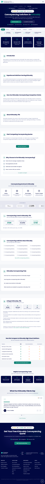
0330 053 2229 (22, 455)
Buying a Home (4, 464)
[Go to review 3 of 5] (22, 416)
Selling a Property (4, 465)
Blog (13, 473)
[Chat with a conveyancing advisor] (42, 481)
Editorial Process (26, 471)
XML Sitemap (37, 469)
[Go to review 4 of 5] (23, 416)
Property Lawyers (26, 475)
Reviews (30, 29)
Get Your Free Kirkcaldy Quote (22, 362)
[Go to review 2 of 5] (21, 416)
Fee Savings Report (15, 467)
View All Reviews (22, 419)
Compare (25, 29)
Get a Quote (14, 464)
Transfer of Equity (4, 469)
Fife (25, 6)
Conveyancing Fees (16, 465)
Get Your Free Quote (22, 146)
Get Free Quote (15, 21)
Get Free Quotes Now (22, 444)
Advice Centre (26, 467)
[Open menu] (43, 2)
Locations (21, 6)
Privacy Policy (37, 464)
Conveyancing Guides (27, 464)
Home (16, 6)
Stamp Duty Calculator (16, 469)
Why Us (7, 29)
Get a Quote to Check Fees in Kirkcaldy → (21, 327)
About (3, 29)
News (13, 475)
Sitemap (36, 467)
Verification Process (27, 469)
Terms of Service (38, 465)
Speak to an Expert (29, 21)
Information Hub (26, 465)
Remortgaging (3, 467)
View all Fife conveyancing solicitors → (22, 258)
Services (12, 29)
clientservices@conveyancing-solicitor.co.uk (32, 455)
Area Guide (18, 29)
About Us (14, 471)
